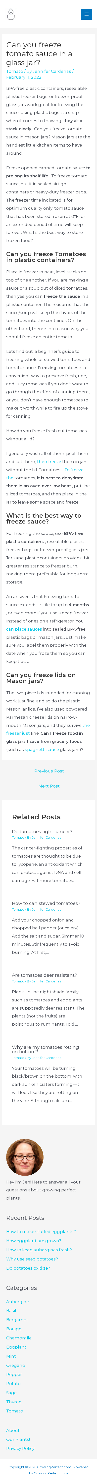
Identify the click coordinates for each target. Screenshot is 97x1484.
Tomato (14, 71)
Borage (13, 1328)
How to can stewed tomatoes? (46, 903)
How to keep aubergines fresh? (39, 1249)
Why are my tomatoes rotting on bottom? (45, 1049)
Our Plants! (18, 1439)
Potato (13, 1383)
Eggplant (16, 1347)
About (13, 1430)
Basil (11, 1310)
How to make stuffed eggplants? (41, 1231)
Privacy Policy (20, 1448)
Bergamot (17, 1319)
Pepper (14, 1374)
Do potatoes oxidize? (28, 1268)
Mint (11, 1356)
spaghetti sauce (42, 749)
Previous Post (49, 770)
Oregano (15, 1365)
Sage (11, 1392)
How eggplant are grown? (33, 1240)
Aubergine (17, 1301)
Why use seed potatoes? (32, 1259)
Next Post (49, 786)
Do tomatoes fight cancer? (42, 831)
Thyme (13, 1401)
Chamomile (19, 1337)
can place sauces (24, 629)
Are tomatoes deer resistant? (44, 975)
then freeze (49, 461)
